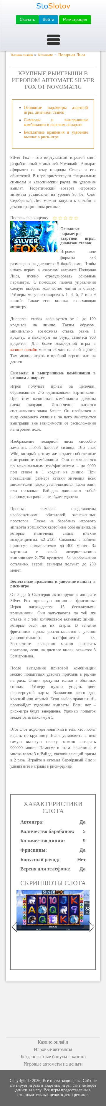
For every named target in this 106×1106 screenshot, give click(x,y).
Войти (48, 19)
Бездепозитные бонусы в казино (53, 1056)
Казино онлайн (53, 1041)
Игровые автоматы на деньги (53, 1063)
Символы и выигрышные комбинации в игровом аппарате (56, 122)
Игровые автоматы (53, 1049)
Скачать (27, 19)
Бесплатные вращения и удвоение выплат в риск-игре (56, 134)
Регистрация (75, 19)
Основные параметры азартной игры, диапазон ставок (56, 110)
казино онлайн (23, 349)
